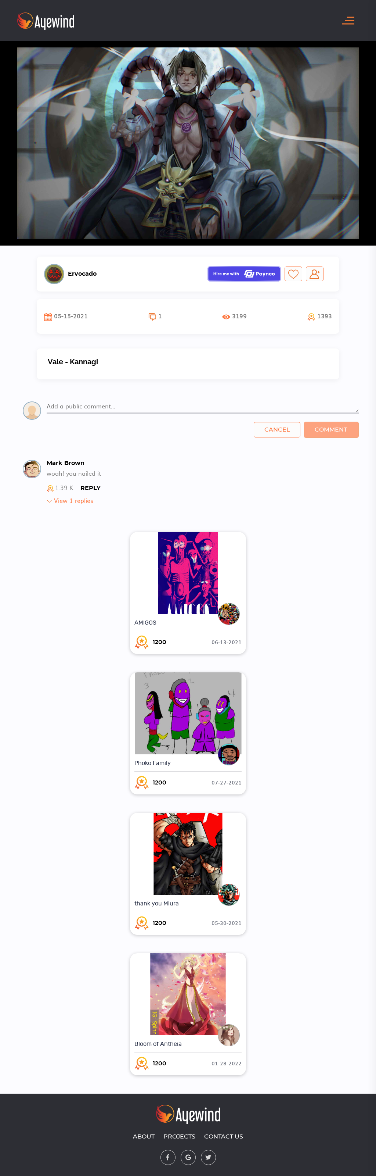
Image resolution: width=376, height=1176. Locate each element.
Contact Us (223, 1137)
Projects (179, 1137)
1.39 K (64, 488)
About (144, 1137)
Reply (90, 488)
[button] (319, 316)
